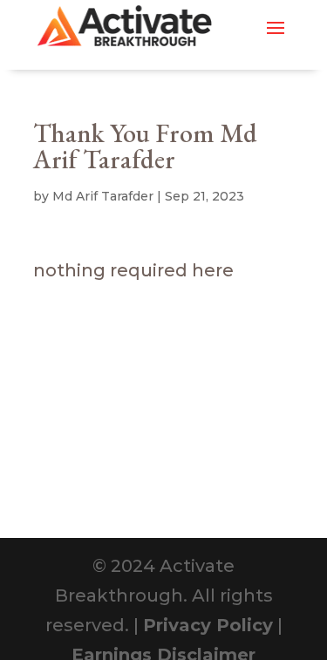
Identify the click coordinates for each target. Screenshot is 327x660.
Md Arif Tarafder (102, 196)
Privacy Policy (208, 625)
